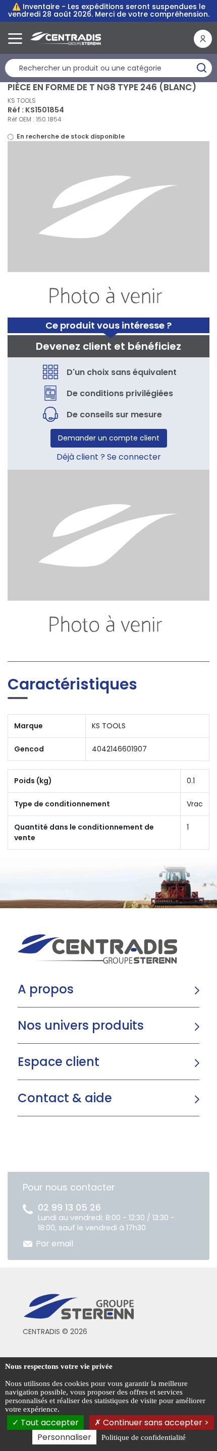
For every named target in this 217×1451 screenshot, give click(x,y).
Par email (54, 1243)
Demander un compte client (108, 438)
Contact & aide (65, 1098)
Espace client (58, 1061)
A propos (46, 989)
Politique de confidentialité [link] (143, 1437)
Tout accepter (49, 1422)
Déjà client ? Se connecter (109, 457)
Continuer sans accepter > (155, 1422)
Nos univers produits (81, 1025)
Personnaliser (64, 1437)
